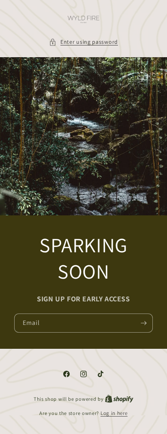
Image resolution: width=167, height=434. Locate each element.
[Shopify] (119, 398)
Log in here (114, 413)
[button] (83, 42)
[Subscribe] (143, 323)
